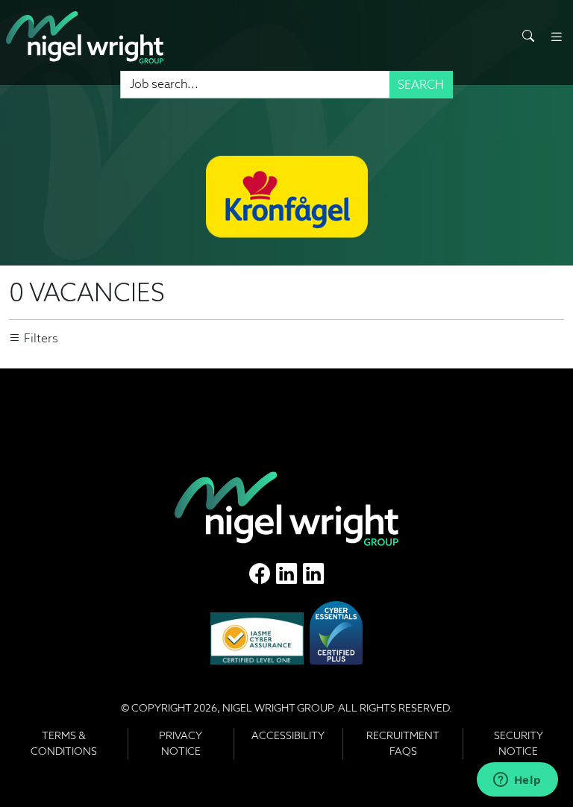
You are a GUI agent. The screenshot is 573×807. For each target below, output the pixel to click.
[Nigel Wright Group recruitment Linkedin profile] (286, 573)
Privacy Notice (180, 743)
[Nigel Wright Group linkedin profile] (313, 573)
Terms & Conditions (64, 743)
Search (421, 84)
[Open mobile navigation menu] (556, 37)
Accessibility (288, 735)
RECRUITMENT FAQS (402, 743)
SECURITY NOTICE (518, 743)
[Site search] (528, 36)
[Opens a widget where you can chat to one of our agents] (517, 781)
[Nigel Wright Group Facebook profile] (259, 573)
